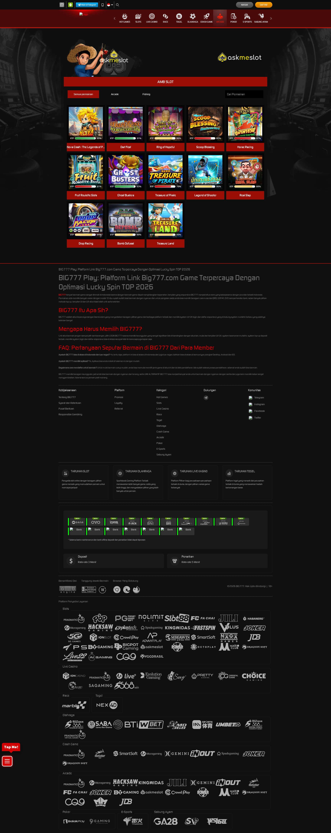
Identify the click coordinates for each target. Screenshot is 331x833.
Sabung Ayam (261, 21)
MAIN (88, 124)
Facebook (259, 411)
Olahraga (193, 21)
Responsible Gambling (70, 414)
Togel (179, 21)
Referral (119, 408)
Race (165, 21)
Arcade (220, 21)
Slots (138, 21)
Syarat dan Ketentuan (70, 403)
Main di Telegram (88, 4)
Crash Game (206, 21)
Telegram (259, 397)
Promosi (119, 397)
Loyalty (118, 403)
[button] (7, 761)
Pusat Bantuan (66, 408)
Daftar (263, 4)
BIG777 (62, 294)
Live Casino (151, 21)
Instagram (259, 404)
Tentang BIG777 (67, 397)
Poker (233, 21)
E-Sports (247, 21)
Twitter (257, 417)
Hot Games (124, 21)
